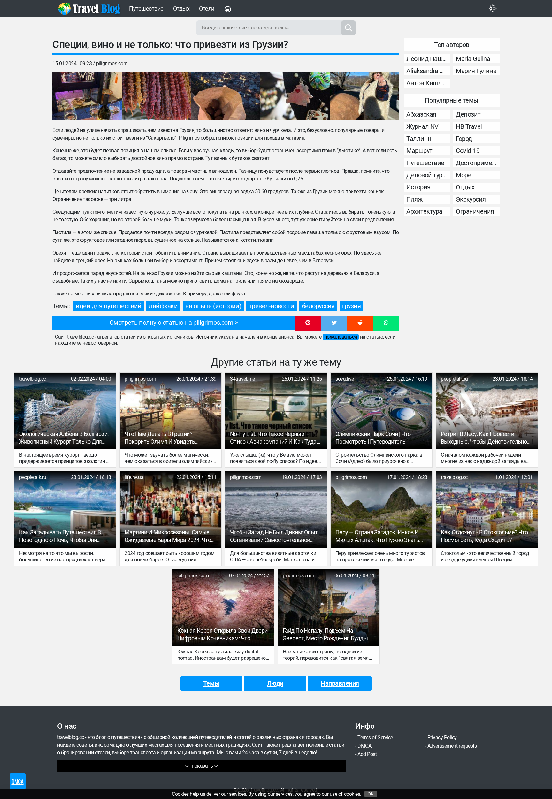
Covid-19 (467, 151)
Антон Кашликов (428, 83)
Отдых (181, 8)
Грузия (351, 306)
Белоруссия (318, 306)
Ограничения (475, 211)
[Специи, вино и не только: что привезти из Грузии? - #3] (225, 96)
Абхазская (421, 114)
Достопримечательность (478, 163)
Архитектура (424, 211)
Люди (275, 683)
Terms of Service (375, 737)
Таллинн (419, 138)
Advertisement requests (452, 746)
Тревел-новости (271, 306)
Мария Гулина (476, 71)
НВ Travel (469, 126)
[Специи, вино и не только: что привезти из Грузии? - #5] (364, 96)
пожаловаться (340, 337)
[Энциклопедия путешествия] (89, 9)
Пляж (414, 199)
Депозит (468, 114)
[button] (308, 323)
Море (463, 175)
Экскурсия (471, 199)
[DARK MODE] (492, 8)
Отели (206, 8)
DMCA (364, 746)
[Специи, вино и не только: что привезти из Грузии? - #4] (295, 96)
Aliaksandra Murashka (428, 71)
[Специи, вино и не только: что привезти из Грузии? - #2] (156, 96)
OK (371, 794)
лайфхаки (163, 306)
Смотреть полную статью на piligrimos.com (172, 322)
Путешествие (146, 8)
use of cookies (345, 794)
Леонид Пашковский (428, 59)
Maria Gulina (473, 59)
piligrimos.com (111, 63)
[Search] (348, 27)
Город (464, 138)
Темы (211, 683)
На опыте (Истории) (213, 306)
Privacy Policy (442, 737)
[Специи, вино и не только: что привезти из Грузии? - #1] (87, 96)
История (418, 187)
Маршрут (419, 151)
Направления (340, 683)
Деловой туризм (428, 175)
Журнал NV (422, 126)
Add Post (367, 754)
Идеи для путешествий (108, 306)
